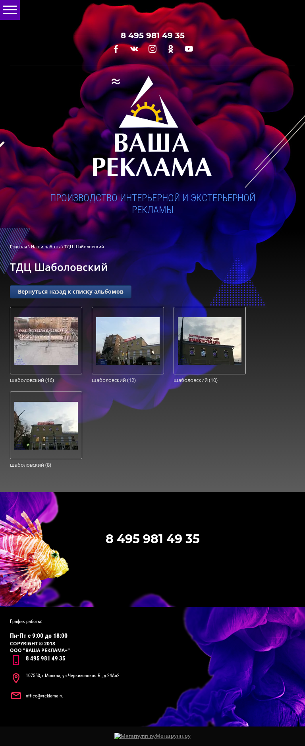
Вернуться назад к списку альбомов (71, 291)
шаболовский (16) (32, 380)
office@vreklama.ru (45, 696)
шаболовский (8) (30, 465)
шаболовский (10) (196, 380)
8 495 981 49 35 (153, 35)
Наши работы (45, 246)
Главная (18, 246)
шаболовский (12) (114, 380)
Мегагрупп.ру (173, 735)
